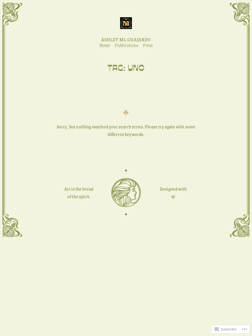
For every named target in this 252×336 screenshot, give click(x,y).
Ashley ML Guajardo (126, 39)
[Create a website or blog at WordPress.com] (173, 196)
